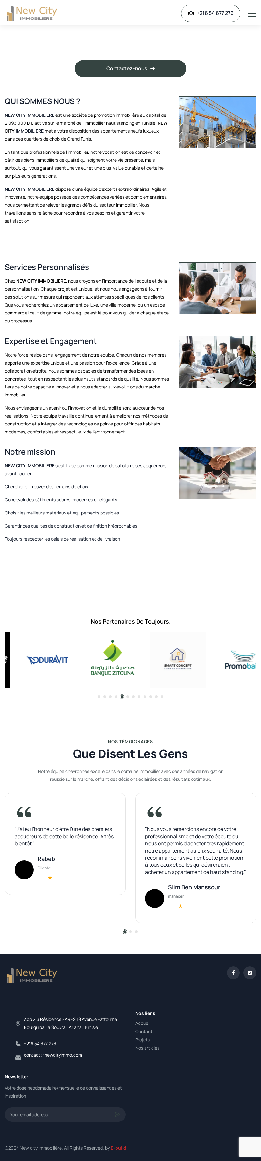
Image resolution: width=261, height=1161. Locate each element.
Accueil (142, 1023)
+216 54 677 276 (215, 13)
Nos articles (147, 1048)
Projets (142, 1040)
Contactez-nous (126, 68)
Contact (143, 1031)
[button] (99, 696)
